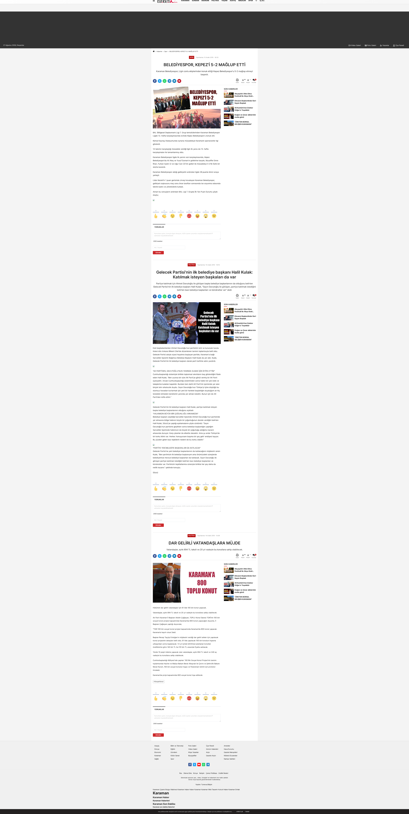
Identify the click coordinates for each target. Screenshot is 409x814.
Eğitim (173, 749)
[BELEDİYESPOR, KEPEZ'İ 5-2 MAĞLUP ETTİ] (187, 107)
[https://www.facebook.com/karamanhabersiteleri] (190, 764)
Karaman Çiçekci (159, 790)
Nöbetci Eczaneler (230, 756)
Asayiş (156, 746)
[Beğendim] (156, 212)
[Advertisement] (204, 26)
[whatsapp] (164, 81)
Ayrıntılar (239, 811)
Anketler (227, 746)
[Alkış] (164, 212)
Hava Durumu (229, 749)
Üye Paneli (399, 45)
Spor (165, 51)
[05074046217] (203, 764)
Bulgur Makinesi (171, 790)
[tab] (159, 227)
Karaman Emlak (234, 790)
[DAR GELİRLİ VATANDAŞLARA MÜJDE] (187, 582)
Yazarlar (385, 45)
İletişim (201, 773)
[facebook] (155, 81)
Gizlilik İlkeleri (223, 773)
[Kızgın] (189, 212)
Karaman (157, 756)
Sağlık (156, 759)
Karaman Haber (183, 790)
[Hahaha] (197, 212)
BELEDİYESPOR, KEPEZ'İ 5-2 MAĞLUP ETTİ (183, 51)
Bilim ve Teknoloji (177, 746)
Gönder (158, 253)
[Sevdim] (172, 212)
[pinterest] (179, 81)
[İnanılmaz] (206, 212)
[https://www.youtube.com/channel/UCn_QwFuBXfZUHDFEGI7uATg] (199, 764)
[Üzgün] (214, 212)
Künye (195, 773)
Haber (191, 790)
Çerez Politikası (211, 773)
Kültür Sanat (175, 756)
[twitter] (160, 81)
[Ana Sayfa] (154, 51)
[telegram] (169, 81)
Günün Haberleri (212, 749)
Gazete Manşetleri (230, 752)
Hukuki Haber (223, 790)
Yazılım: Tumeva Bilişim (203, 785)
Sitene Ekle (188, 773)
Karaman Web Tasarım (209, 790)
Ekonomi (157, 752)
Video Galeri (355, 45)
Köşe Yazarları (193, 752)
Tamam (247, 811)
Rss (180, 773)
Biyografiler (192, 756)
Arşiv (208, 752)
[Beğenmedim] (181, 212)
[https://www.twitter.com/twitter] (194, 764)
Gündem (174, 752)
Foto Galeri (371, 45)
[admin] (208, 764)
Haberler (159, 51)
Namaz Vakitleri (229, 759)
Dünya (156, 749)
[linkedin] (174, 81)
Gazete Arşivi (211, 756)
